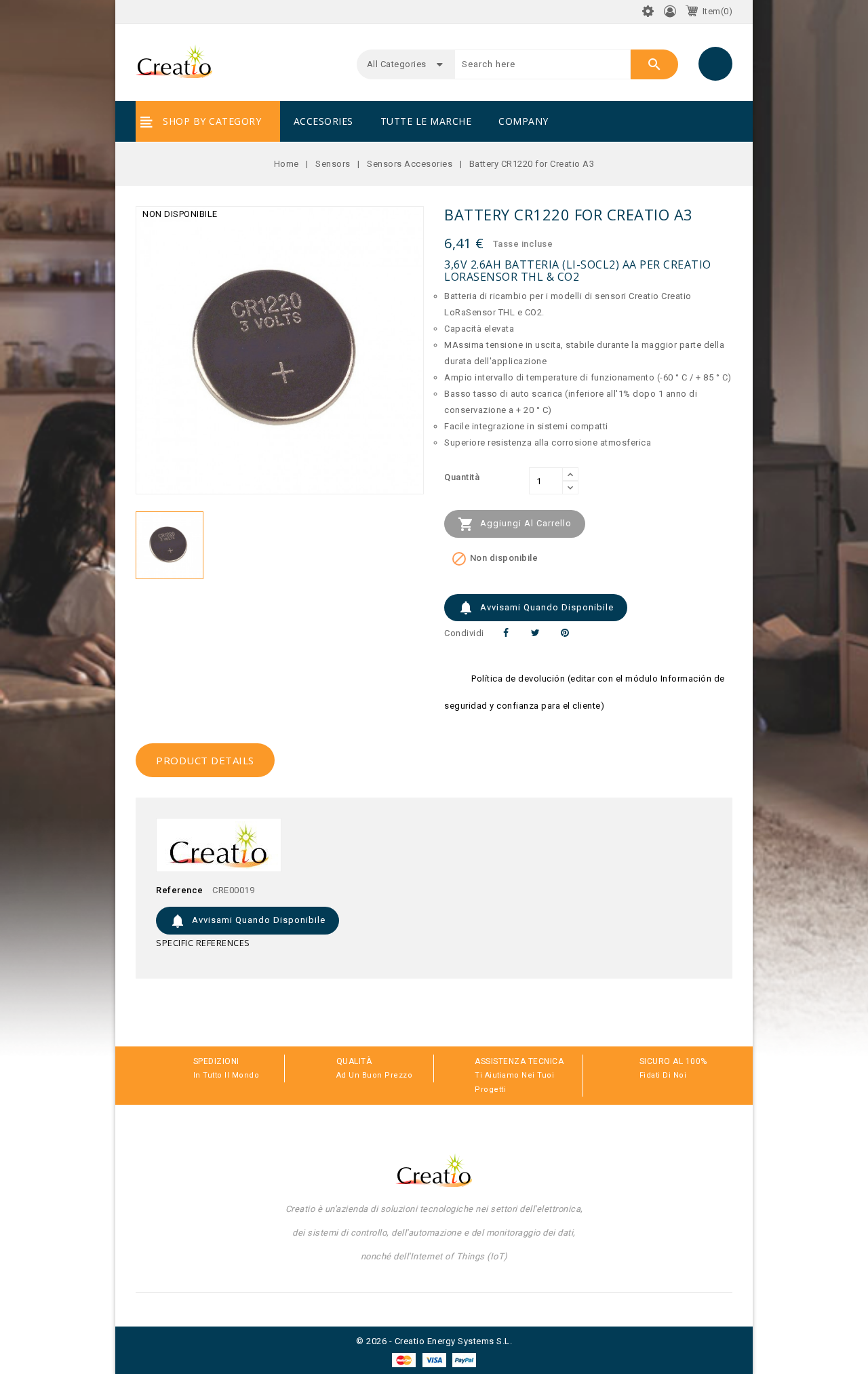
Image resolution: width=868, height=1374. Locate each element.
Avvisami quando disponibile (536, 608)
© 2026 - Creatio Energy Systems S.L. (434, 1341)
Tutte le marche (426, 121)
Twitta (535, 633)
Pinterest (565, 633)
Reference (179, 890)
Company (523, 121)
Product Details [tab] (205, 760)
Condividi (506, 633)
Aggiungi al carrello (515, 524)
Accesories (323, 121)
